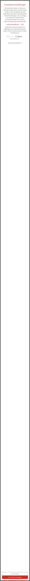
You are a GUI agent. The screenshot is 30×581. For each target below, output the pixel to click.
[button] (15, 43)
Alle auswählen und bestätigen (15, 577)
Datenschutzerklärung (13, 24)
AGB (22, 24)
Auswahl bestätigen (15, 573)
